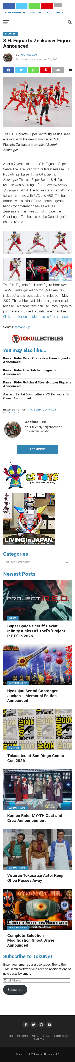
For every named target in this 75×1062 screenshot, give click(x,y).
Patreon (39, 1039)
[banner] (29, 543)
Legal (46, 1036)
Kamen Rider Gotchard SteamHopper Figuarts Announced (37, 384)
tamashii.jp (22, 327)
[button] (14, 243)
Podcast (22, 1036)
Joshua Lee (28, 54)
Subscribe (15, 989)
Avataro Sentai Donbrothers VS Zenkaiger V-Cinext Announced (36, 396)
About (36, 1036)
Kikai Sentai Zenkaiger (42, 409)
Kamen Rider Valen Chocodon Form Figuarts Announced (36, 360)
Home (10, 1036)
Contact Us (61, 1036)
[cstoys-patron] (32, 491)
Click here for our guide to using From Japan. (36, 317)
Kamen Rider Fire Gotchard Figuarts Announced (30, 372)
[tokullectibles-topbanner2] (37, 343)
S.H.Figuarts (11, 412)
